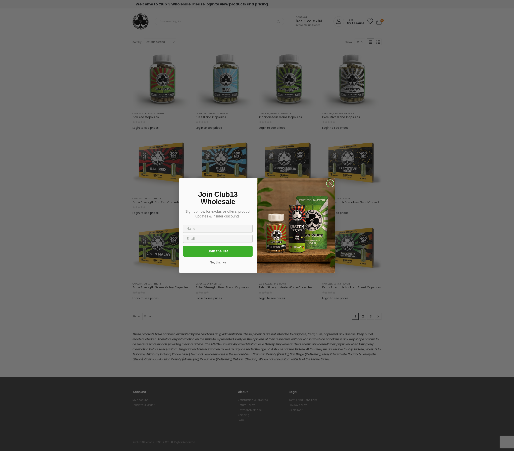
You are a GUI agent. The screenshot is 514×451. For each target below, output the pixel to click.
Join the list (218, 251)
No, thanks (218, 262)
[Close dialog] (330, 183)
